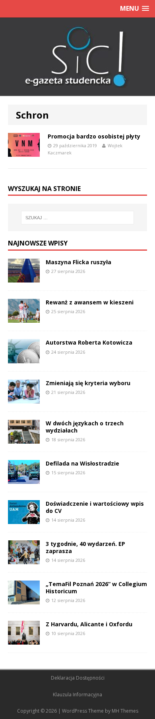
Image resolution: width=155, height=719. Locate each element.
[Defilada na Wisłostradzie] (24, 479)
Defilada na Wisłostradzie (82, 463)
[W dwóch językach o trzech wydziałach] (24, 438)
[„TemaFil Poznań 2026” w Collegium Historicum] (24, 600)
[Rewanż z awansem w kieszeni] (24, 318)
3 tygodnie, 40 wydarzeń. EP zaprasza (85, 547)
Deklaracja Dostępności (78, 677)
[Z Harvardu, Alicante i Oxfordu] (24, 640)
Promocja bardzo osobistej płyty (94, 136)
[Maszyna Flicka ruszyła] (24, 278)
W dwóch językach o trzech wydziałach (85, 426)
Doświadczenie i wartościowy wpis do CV (95, 507)
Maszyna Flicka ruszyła (78, 262)
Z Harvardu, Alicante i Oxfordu (89, 624)
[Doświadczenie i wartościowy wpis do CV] (24, 519)
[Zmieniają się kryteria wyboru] (24, 398)
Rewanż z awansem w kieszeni (90, 302)
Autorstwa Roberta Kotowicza (89, 342)
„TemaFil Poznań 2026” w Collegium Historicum (96, 587)
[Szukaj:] (77, 217)
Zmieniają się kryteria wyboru (88, 383)
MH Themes (125, 710)
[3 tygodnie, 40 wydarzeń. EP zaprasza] (24, 559)
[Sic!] (77, 57)
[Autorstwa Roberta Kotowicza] (24, 358)
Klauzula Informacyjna (77, 694)
